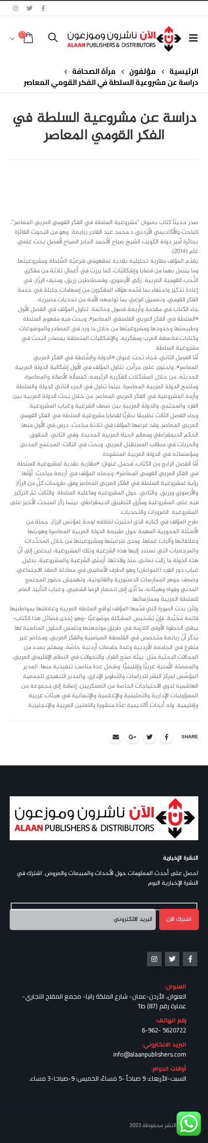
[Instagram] (16, 8)
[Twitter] (30, 8)
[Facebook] (43, 8)
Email (115, 737)
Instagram (154, 959)
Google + (132, 737)
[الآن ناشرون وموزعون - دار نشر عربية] (139, 38)
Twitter (149, 737)
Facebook (166, 737)
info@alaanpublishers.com (149, 1054)
